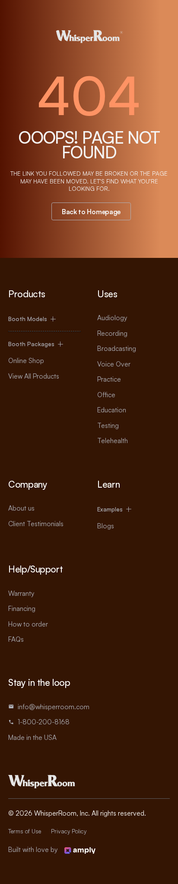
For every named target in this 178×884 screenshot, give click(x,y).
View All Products (33, 376)
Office (106, 394)
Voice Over (113, 364)
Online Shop (26, 360)
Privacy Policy (68, 831)
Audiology (112, 317)
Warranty (21, 593)
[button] (44, 318)
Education (111, 409)
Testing (108, 425)
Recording (112, 333)
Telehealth (112, 440)
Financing (21, 608)
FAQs (16, 639)
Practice (109, 379)
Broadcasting (116, 348)
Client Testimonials (36, 523)
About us (21, 508)
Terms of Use (24, 831)
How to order (28, 624)
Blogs (105, 525)
